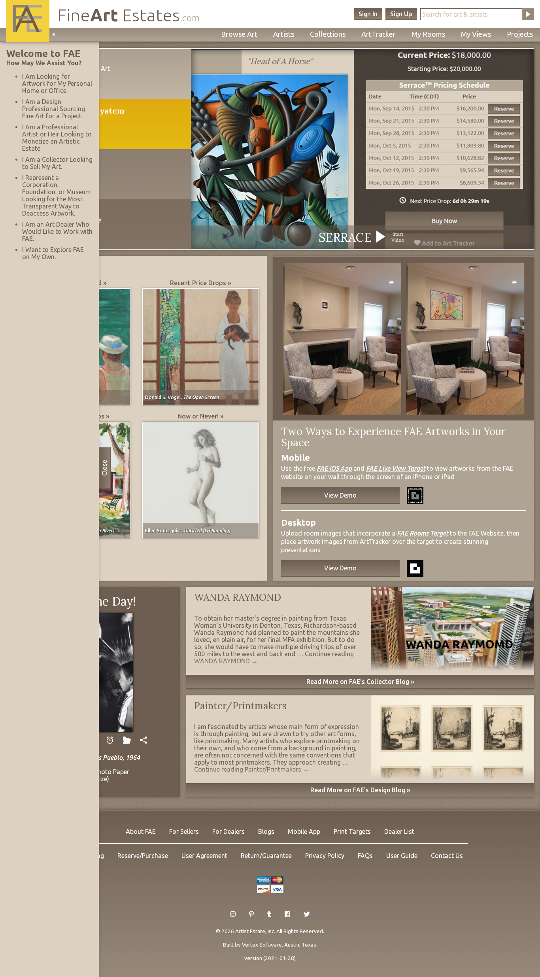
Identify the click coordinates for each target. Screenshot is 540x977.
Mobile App (304, 831)
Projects (520, 34)
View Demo (340, 495)
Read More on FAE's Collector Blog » (360, 681)
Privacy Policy (324, 855)
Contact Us (447, 855)
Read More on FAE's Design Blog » (360, 789)
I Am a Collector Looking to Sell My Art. (57, 163)
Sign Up (401, 13)
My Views (476, 34)
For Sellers (184, 831)
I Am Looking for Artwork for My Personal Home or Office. (57, 83)
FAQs (365, 855)
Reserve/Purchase (142, 855)
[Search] (528, 14)
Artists (283, 34)
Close (104, 468)
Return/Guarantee (266, 855)
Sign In (368, 13)
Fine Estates (128, 14)
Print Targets (352, 831)
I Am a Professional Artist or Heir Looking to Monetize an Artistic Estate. (57, 137)
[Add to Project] (126, 740)
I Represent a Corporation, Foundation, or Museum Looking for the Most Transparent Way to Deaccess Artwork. (56, 195)
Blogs (266, 831)
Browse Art (239, 34)
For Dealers (228, 831)
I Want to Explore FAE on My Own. (53, 253)
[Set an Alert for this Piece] (109, 740)
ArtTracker (378, 34)
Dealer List (399, 831)
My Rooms (428, 34)
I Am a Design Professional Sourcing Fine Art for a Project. (53, 108)
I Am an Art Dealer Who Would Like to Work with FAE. (57, 231)
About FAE (141, 831)
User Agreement (204, 855)
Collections (328, 34)
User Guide (401, 855)
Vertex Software (262, 944)
